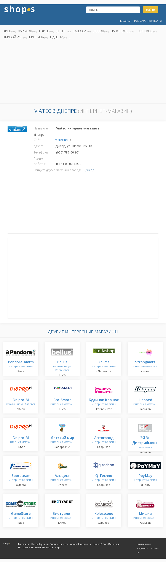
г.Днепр (56, 37)
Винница (36, 37)
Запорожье (120, 31)
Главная (125, 20)
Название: (41, 128)
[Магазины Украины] (19, 9)
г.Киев (44, 31)
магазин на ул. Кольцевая (62, 366)
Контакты (155, 20)
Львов (98, 31)
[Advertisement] (83, 72)
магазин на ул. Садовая (20, 402)
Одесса (79, 31)
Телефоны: (41, 152)
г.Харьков (144, 31)
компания (145, 442)
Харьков (25, 31)
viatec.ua (61, 140)
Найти (150, 10)
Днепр (61, 31)
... (70, 37)
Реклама (139, 20)
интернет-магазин (21, 364)
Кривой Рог (13, 37)
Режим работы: (40, 161)
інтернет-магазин (21, 440)
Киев (7, 31)
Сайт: (37, 140)
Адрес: (38, 146)
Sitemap (154, 548)
